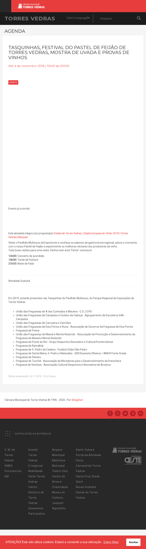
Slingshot (77, 399)
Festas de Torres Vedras (68, 233)
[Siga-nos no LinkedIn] (133, 414)
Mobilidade (35, 471)
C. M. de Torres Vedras (10, 455)
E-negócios (35, 465)
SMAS (9, 465)
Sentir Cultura (85, 449)
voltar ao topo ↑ (128, 537)
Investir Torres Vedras (33, 455)
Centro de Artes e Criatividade (60, 482)
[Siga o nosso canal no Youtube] (125, 414)
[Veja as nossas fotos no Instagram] (117, 414)
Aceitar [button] (133, 542)
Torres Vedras (30, 18)
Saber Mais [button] (111, 542)
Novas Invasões (86, 487)
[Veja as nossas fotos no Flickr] (140, 414)
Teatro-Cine (60, 471)
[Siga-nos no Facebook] (110, 414)
